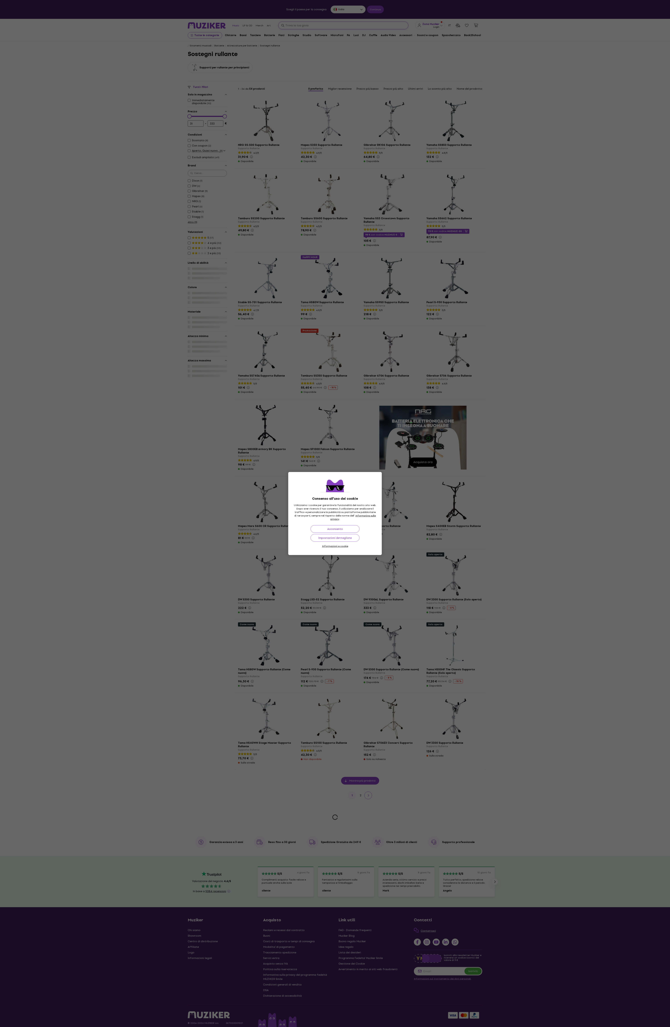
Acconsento (335, 529)
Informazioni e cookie (335, 546)
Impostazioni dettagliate (335, 538)
